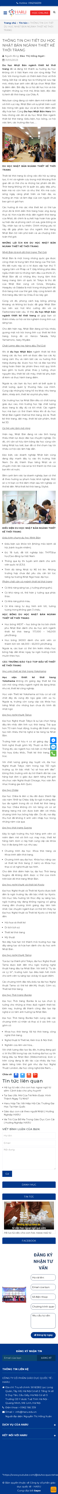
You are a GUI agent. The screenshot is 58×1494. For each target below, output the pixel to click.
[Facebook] (53, 740)
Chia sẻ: (7, 1074)
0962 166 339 (28, 1407)
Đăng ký (46, 1358)
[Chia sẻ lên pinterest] (29, 1075)
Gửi (7, 1173)
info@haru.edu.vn (26, 1411)
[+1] (35, 1075)
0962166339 (30, 3)
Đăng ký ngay (44, 1335)
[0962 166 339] (53, 753)
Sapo (37, 1490)
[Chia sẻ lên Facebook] (16, 1075)
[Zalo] (53, 747)
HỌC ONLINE (40, 12)
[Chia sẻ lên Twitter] (22, 1075)
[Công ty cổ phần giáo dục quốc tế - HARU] (17, 13)
